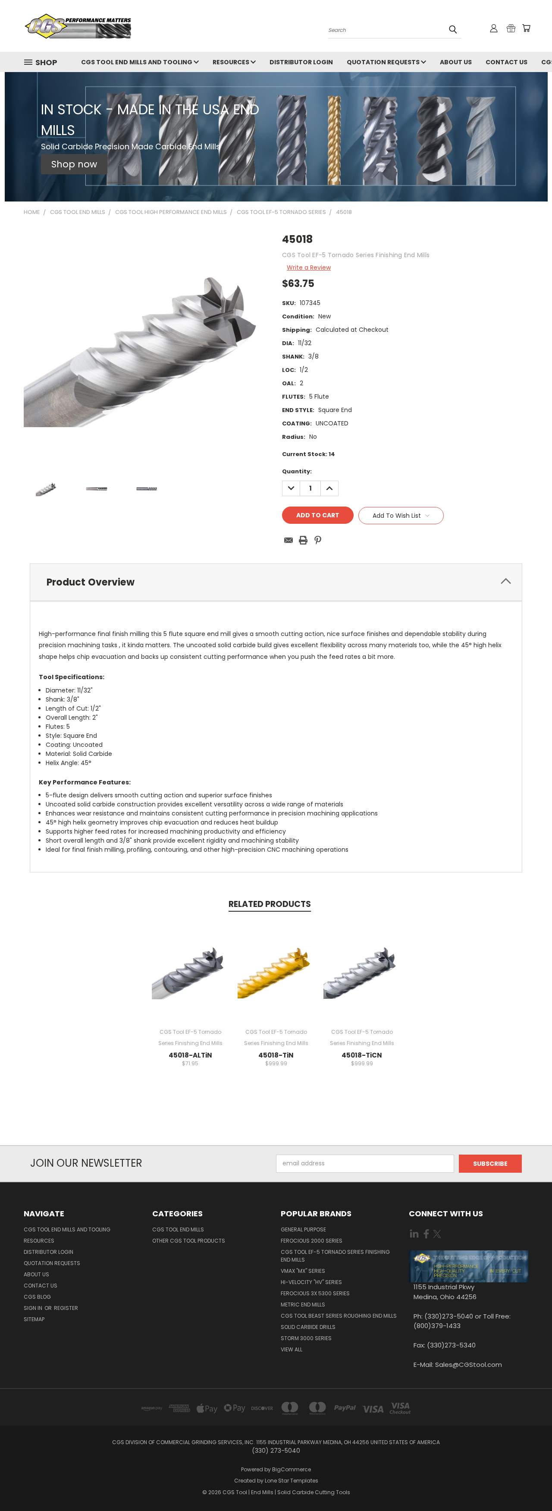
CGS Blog (37, 1296)
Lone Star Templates (291, 1480)
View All (291, 1349)
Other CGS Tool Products (188, 1240)
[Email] (288, 540)
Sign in (34, 1308)
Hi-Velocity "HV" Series (311, 1282)
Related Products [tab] (270, 904)
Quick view (190, 946)
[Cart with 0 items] (526, 28)
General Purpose (303, 1229)
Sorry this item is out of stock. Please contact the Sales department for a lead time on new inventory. (190, 977)
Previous (529, 1484)
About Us (456, 62)
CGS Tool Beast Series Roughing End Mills (339, 1315)
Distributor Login (301, 62)
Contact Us (506, 62)
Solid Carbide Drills (308, 1327)
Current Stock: (308, 454)
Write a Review (309, 267)
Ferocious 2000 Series (311, 1240)
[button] (74, 164)
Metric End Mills (303, 1304)
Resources (232, 62)
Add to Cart (276, 977)
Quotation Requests (384, 62)
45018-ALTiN (190, 1055)
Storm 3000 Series (306, 1338)
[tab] (276, 582)
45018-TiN (276, 1055)
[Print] (303, 540)
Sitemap (34, 1319)
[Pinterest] (318, 540)
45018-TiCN (362, 1055)
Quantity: (297, 471)
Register (66, 1308)
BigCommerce (291, 1469)
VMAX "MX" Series (303, 1271)
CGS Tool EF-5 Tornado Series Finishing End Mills (335, 1255)
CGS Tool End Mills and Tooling (137, 62)
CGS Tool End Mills (178, 1229)
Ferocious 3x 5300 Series (315, 1293)
